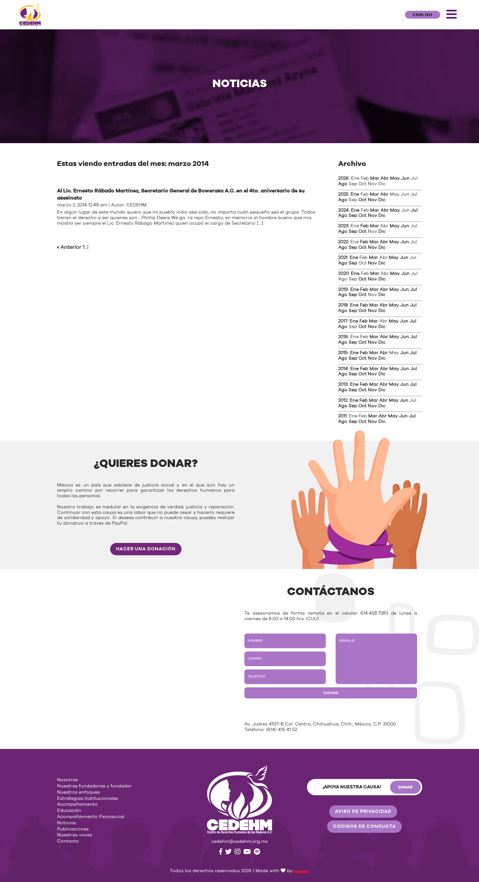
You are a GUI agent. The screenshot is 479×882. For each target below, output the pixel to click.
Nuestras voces (74, 835)
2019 (343, 289)
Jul (414, 210)
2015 (343, 353)
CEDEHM (136, 205)
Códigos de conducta (364, 826)
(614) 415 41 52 (281, 729)
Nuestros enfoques (78, 792)
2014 (343, 368)
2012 (342, 400)
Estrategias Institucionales (87, 798)
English (422, 15)
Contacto (68, 841)
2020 (343, 273)
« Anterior (69, 247)
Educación (69, 810)
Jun (405, 178)
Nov (372, 200)
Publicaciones (73, 829)
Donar (405, 787)
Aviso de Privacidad (363, 811)
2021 (342, 257)
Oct (362, 200)
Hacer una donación (146, 549)
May (395, 178)
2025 (343, 194)
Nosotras (67, 780)
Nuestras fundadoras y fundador (94, 786)
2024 (343, 210)
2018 (343, 305)
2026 (343, 178)
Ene (355, 194)
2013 (343, 384)
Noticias (66, 823)
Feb (364, 226)
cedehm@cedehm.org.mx (239, 841)
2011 (342, 416)
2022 (343, 242)
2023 (343, 226)
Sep (353, 215)
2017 (342, 321)
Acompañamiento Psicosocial (90, 817)
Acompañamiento (77, 804)
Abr (385, 178)
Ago (342, 184)
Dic (381, 200)
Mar (374, 178)
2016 (343, 337)
